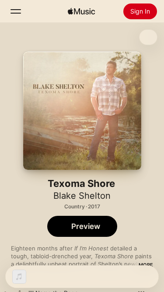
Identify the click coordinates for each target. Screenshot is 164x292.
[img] (81, 11)
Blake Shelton (82, 195)
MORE (146, 265)
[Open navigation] (15, 11)
